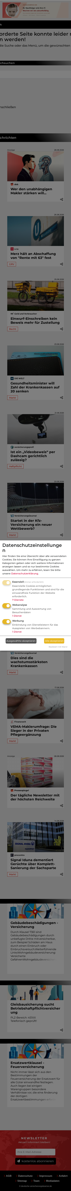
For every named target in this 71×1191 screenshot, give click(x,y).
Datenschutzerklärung (24, 573)
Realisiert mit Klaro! (58, 647)
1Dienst (17, 615)
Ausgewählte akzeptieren (21, 640)
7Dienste (18, 599)
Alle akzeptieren (54, 640)
